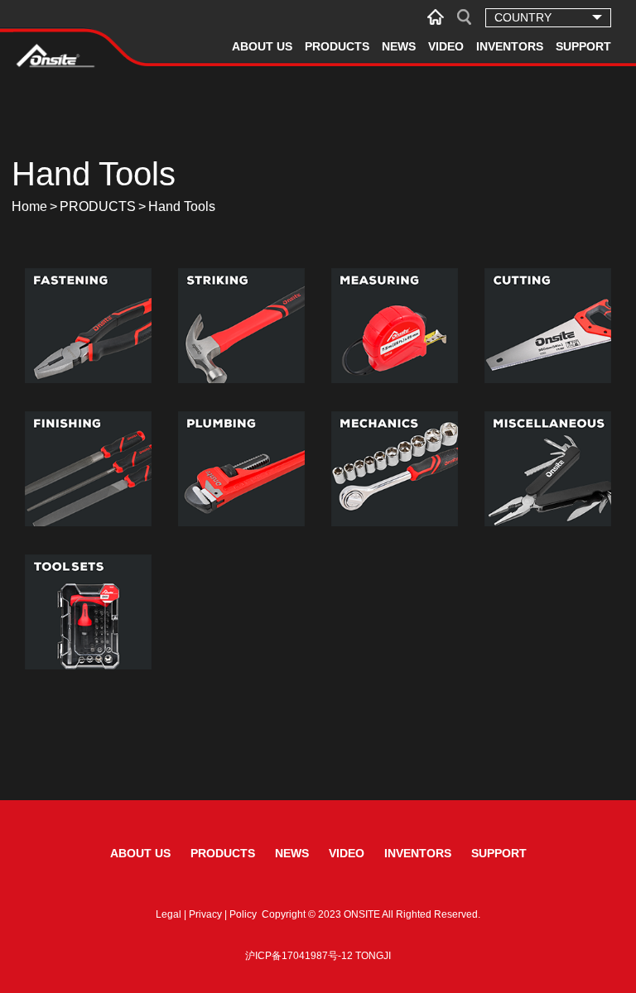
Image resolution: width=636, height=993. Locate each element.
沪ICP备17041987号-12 (299, 956)
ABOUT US (262, 46)
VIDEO (446, 46)
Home (29, 206)
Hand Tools (181, 206)
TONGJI (373, 956)
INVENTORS (509, 46)
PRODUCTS (337, 46)
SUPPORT (583, 46)
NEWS (399, 46)
